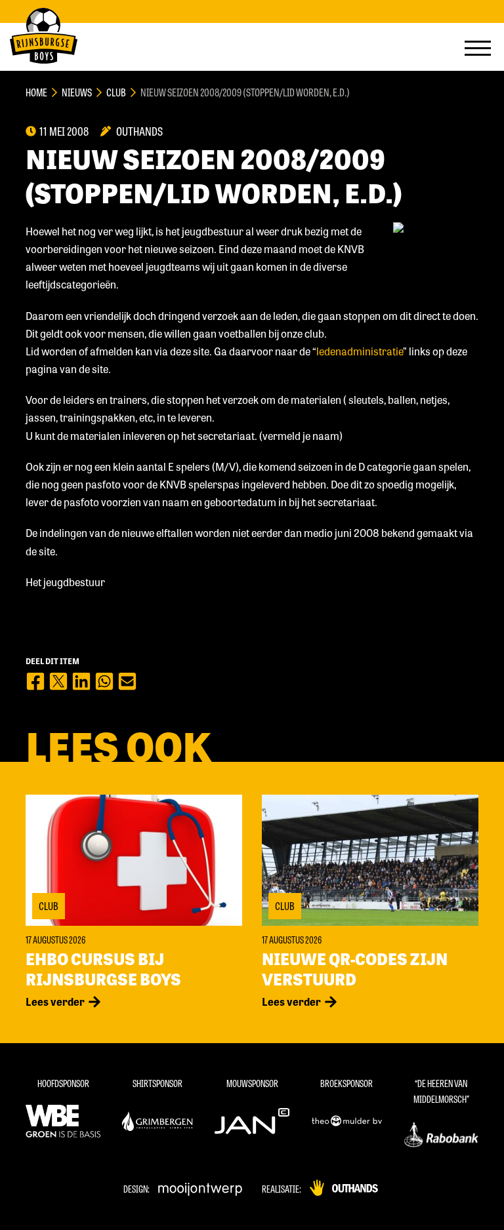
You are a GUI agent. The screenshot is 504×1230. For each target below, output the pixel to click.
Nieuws (77, 92)
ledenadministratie (359, 351)
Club (116, 92)
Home (36, 92)
